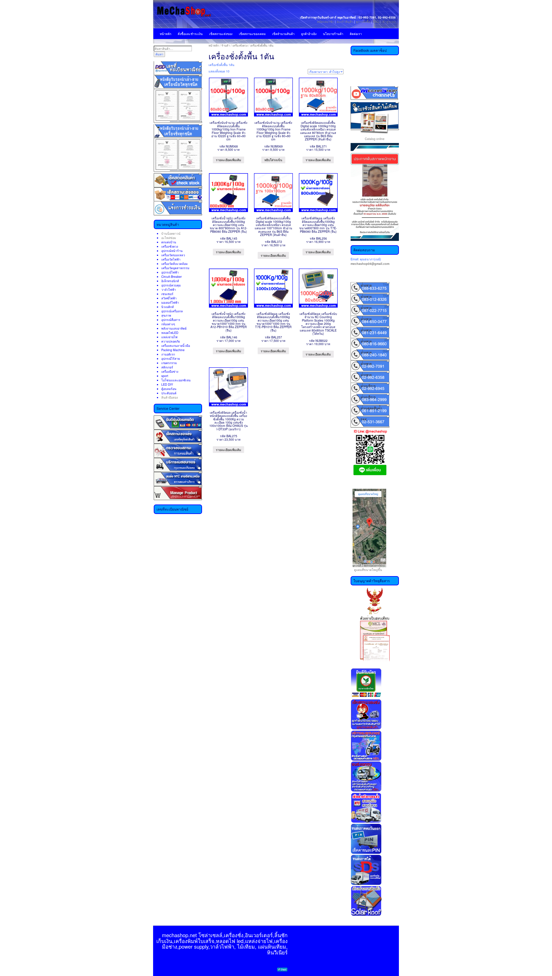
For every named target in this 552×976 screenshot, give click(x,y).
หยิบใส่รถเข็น (273, 160)
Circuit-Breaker (171, 276)
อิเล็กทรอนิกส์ (170, 281)
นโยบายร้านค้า (333, 33)
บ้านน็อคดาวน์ (170, 233)
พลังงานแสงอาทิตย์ (174, 328)
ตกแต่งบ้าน (168, 242)
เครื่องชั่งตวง (169, 246)
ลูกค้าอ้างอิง (309, 33)
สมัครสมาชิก (325, 21)
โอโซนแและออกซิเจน (176, 380)
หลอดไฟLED (169, 332)
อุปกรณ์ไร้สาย (170, 358)
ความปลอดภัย (170, 341)
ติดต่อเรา (356, 33)
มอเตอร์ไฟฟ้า (170, 302)
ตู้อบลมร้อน (168, 389)
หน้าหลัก (165, 33)
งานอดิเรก (168, 354)
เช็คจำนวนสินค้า (283, 33)
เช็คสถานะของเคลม (252, 33)
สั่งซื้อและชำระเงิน (190, 33)
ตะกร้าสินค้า (345, 21)
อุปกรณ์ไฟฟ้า (170, 272)
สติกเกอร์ (167, 367)
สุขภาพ (166, 315)
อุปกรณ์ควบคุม (171, 285)
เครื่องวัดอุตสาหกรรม (175, 268)
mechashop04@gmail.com (370, 263)
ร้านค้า (225, 45)
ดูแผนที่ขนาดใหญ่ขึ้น (366, 569)
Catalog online (374, 139)
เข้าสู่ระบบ (388, 21)
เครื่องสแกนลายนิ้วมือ (175, 345)
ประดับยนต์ (168, 393)
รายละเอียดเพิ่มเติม (228, 160)
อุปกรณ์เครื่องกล (172, 311)
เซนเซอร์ (167, 294)
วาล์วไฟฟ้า (168, 289)
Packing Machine (173, 350)
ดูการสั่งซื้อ (363, 21)
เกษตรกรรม (169, 363)
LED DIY (167, 384)
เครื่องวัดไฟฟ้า (170, 259)
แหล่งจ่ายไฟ (169, 337)
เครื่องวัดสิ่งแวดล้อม (174, 263)
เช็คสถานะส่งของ (220, 33)
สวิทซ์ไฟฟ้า (169, 298)
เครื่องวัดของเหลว (173, 255)
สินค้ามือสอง (169, 397)
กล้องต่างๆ (168, 324)
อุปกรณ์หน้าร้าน (172, 250)
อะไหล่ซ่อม (168, 238)
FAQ (376, 21)
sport (164, 376)
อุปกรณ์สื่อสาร (170, 319)
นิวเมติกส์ (167, 307)
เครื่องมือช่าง (169, 371)
